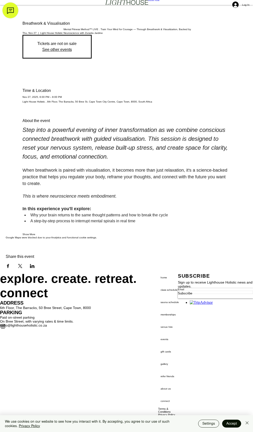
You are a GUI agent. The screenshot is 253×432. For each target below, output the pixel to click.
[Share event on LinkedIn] (32, 266)
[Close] (247, 423)
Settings (208, 423)
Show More (28, 234)
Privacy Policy (29, 426)
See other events (57, 49)
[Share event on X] (20, 266)
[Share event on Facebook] (8, 266)
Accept (231, 423)
